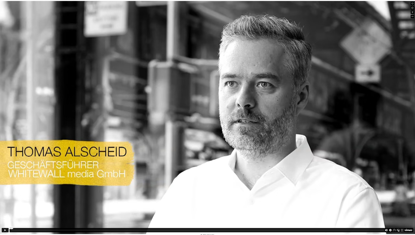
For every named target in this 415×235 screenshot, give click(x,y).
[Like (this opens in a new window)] (412, 3)
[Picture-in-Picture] (398, 230)
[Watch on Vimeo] (408, 230)
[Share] (412, 12)
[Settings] (390, 230)
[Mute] (386, 230)
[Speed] (394, 230)
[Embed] (412, 16)
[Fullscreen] (402, 230)
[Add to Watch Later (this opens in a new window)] (412, 8)
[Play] (5, 230)
